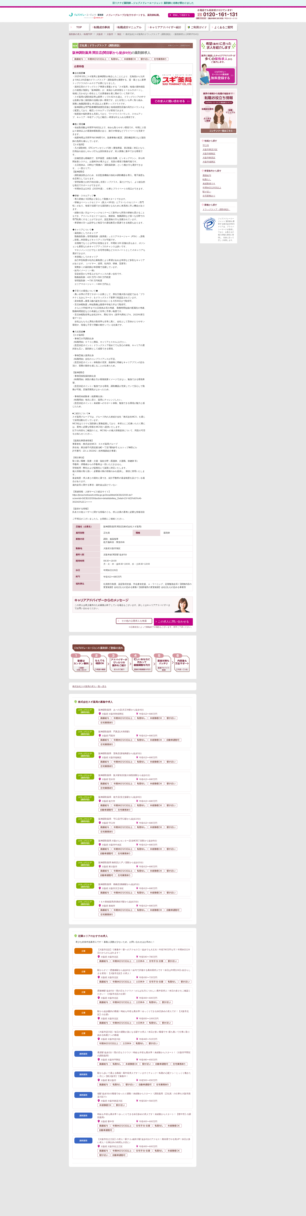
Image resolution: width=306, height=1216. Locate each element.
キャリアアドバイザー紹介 (165, 27)
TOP (79, 27)
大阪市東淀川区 (210, 149)
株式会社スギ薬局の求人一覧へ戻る (89, 686)
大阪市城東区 (209, 162)
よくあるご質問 (223, 27)
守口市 (206, 145)
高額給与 (207, 175)
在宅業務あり (209, 196)
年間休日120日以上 (212, 187)
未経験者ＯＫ (209, 183)
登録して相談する (181, 15)
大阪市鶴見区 (209, 157)
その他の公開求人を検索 (134, 621)
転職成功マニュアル (129, 27)
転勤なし (207, 179)
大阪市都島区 (209, 153)
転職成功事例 (102, 27)
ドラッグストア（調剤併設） (216, 209)
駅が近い (207, 191)
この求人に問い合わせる (173, 621)
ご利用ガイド (199, 27)
